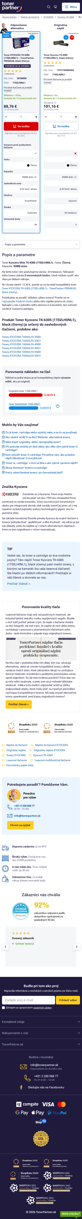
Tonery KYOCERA (16, 755)
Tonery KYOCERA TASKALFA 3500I (21, 336)
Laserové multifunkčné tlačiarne (52, 760)
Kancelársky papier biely (19, 765)
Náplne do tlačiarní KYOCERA (51, 745)
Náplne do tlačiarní (30, 17)
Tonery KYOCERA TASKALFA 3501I (21, 340)
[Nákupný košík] (55, 7)
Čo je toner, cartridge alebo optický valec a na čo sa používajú (41, 432)
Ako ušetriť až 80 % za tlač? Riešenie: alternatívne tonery (37, 437)
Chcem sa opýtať (20, 825)
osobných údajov (42, 1007)
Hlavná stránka (9, 17)
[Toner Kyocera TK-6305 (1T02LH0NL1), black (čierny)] (61, 43)
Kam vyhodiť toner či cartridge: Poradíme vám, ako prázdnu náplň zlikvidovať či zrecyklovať (40, 456)
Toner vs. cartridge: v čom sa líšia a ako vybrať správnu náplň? (41, 462)
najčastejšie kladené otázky (17, 301)
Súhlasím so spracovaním (29, 1007)
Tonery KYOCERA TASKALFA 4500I (21, 344)
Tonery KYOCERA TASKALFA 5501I (21, 355)
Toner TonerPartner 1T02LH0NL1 (24, 404)
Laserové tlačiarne (16, 760)
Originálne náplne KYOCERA (49, 750)
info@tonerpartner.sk (27, 815)
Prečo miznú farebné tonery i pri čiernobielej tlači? (34, 472)
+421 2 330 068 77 (24, 805)
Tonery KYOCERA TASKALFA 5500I (21, 351)
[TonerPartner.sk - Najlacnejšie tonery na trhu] (12, 7)
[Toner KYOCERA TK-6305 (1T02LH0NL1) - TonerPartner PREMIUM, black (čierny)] (21, 43)
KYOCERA (48, 17)
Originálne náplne (16, 750)
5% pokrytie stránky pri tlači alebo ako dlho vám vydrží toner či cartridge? (41, 448)
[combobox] (41, 244)
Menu (73, 6)
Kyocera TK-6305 (66, 17)
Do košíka (63, 126)
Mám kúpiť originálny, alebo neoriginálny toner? (33, 441)
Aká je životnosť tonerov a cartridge (26, 467)
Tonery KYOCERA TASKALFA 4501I (21, 348)
